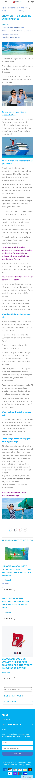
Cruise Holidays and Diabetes (13, 28)
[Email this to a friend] (25, 530)
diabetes (5, 31)
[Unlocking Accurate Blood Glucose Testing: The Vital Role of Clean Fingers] (17, 553)
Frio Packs (21, 358)
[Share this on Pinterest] (20, 530)
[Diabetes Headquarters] (17, 2)
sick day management (10, 34)
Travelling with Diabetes (11, 37)
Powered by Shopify (23, 765)
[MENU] (1, 2)
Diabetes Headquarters (18, 762)
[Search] (28, 2)
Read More (8, 589)
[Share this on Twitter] (10, 530)
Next (21, 11)
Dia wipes (5, 583)
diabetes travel (16, 31)
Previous (24, 8)
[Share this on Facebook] (15, 530)
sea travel (27, 31)
